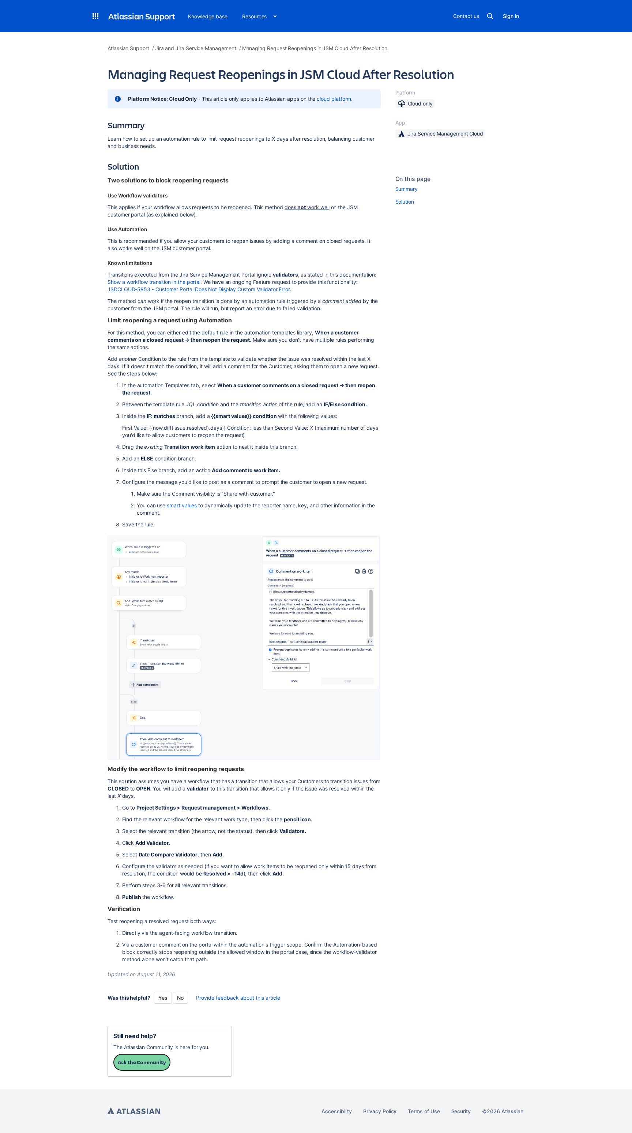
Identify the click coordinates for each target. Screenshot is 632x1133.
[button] (95, 16)
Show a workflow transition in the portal (154, 282)
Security (461, 1111)
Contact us (466, 16)
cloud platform (334, 99)
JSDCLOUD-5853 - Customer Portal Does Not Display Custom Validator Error (199, 289)
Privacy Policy (379, 1111)
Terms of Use (424, 1111)
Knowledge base (207, 16)
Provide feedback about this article (238, 998)
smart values (182, 505)
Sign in (511, 16)
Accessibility (336, 1111)
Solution (404, 202)
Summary (406, 189)
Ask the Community (142, 1062)
